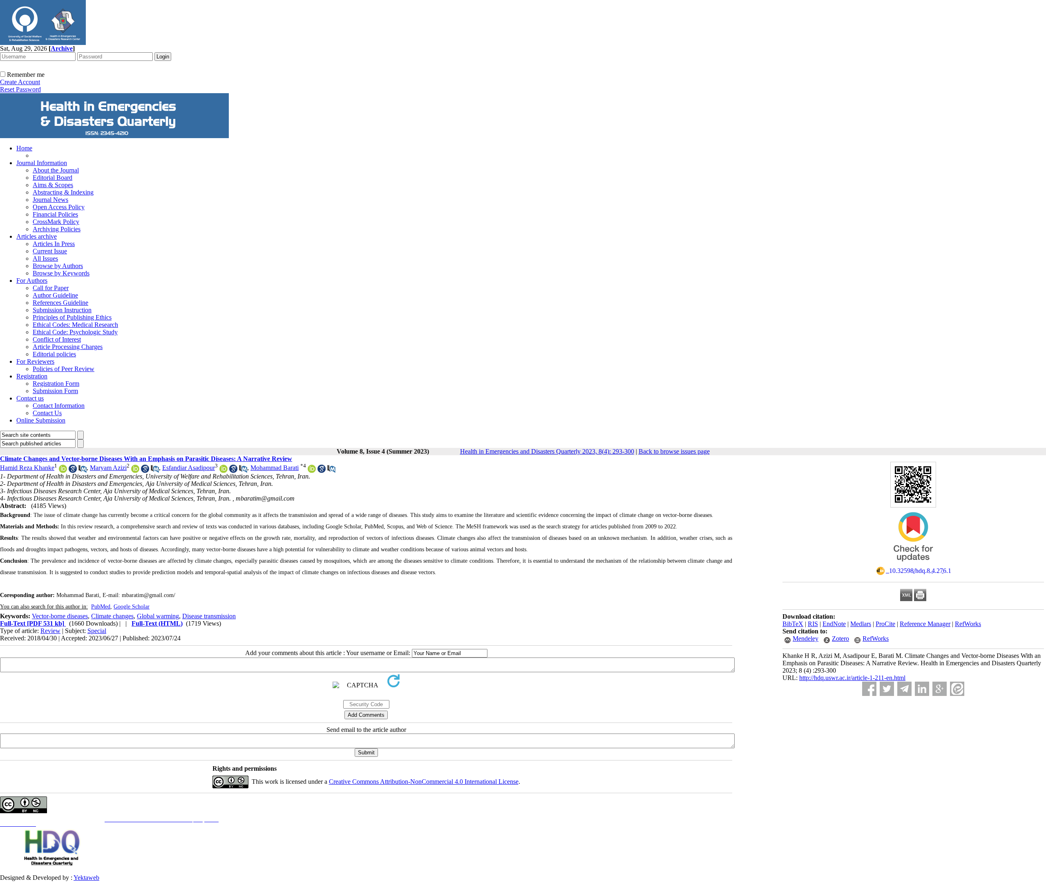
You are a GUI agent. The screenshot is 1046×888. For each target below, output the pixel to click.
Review (50, 630)
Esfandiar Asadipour (188, 467)
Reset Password (20, 89)
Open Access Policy (59, 207)
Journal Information (41, 162)
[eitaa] (957, 689)
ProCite (885, 623)
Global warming (158, 616)
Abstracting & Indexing (63, 192)
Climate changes (112, 616)
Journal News (50, 199)
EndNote (834, 623)
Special (96, 630)
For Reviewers (35, 361)
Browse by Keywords (61, 273)
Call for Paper (51, 287)
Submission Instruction (62, 309)
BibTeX (792, 623)
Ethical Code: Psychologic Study (75, 332)
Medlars (860, 623)
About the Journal (56, 170)
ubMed (102, 607)
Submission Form (55, 390)
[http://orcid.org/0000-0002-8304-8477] (312, 470)
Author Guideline (55, 295)
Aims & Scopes (53, 184)
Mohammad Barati (274, 467)
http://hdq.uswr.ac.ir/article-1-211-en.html (852, 677)
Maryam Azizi (108, 467)
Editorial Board (52, 177)
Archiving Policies (56, 229)
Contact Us (47, 412)
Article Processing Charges (68, 346)
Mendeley (805, 638)
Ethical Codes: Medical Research (75, 324)
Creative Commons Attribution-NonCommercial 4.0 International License (424, 781)
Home (24, 148)
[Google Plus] (939, 689)
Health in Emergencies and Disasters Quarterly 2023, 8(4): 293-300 (547, 451)
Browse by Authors (58, 265)
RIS (813, 623)
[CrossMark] (913, 564)
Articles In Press (54, 243)
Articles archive (36, 236)
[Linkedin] (922, 689)
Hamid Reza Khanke (27, 467)
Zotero (840, 638)
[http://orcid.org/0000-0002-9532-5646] (63, 470)
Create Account (20, 81)
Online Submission (40, 420)
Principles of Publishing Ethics (72, 317)
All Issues (45, 258)
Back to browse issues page (674, 451)
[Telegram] (904, 689)
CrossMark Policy (56, 221)
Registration (31, 376)
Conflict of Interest (57, 339)
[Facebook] (869, 689)
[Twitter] (887, 689)
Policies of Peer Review (63, 368)
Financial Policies (55, 214)
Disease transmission (209, 616)
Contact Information (59, 405)
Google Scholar (132, 607)
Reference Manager (925, 623)
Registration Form (56, 383)
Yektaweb (86, 877)
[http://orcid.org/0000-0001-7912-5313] (135, 470)
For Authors (31, 280)
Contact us (30, 398)
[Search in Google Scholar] (73, 470)
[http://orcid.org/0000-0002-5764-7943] (223, 470)
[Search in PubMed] (82, 470)
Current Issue (50, 251)
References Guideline (60, 302)
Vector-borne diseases (60, 616)
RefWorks (968, 623)
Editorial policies (54, 354)
